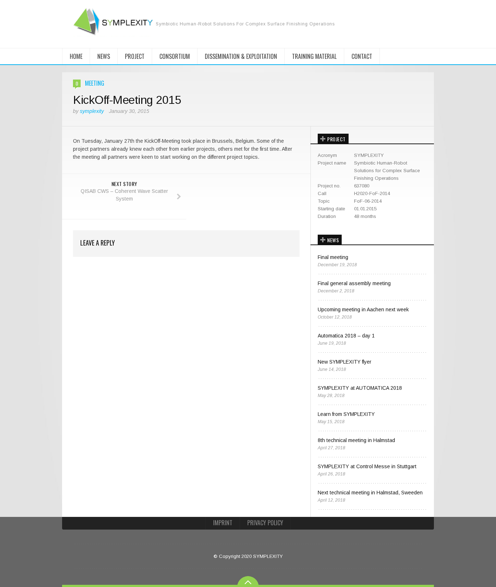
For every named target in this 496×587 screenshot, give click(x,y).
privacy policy (265, 522)
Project (135, 56)
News (103, 56)
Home (76, 56)
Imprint (222, 522)
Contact (361, 56)
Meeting (94, 83)
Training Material (314, 56)
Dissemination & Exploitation (241, 56)
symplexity (92, 111)
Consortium (174, 56)
